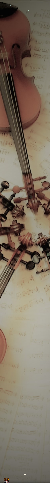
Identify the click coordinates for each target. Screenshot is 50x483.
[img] (25, 241)
